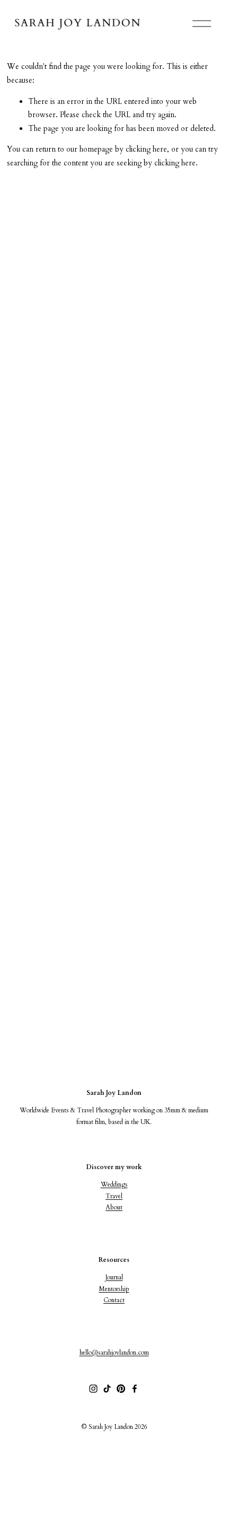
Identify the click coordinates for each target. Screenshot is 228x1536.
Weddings (114, 1184)
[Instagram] (93, 1388)
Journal (114, 1277)
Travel (114, 1196)
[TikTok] (107, 1388)
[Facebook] (134, 1388)
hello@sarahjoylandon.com (114, 1352)
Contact (114, 1300)
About (114, 1207)
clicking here (146, 149)
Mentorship (114, 1289)
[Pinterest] (121, 1388)
